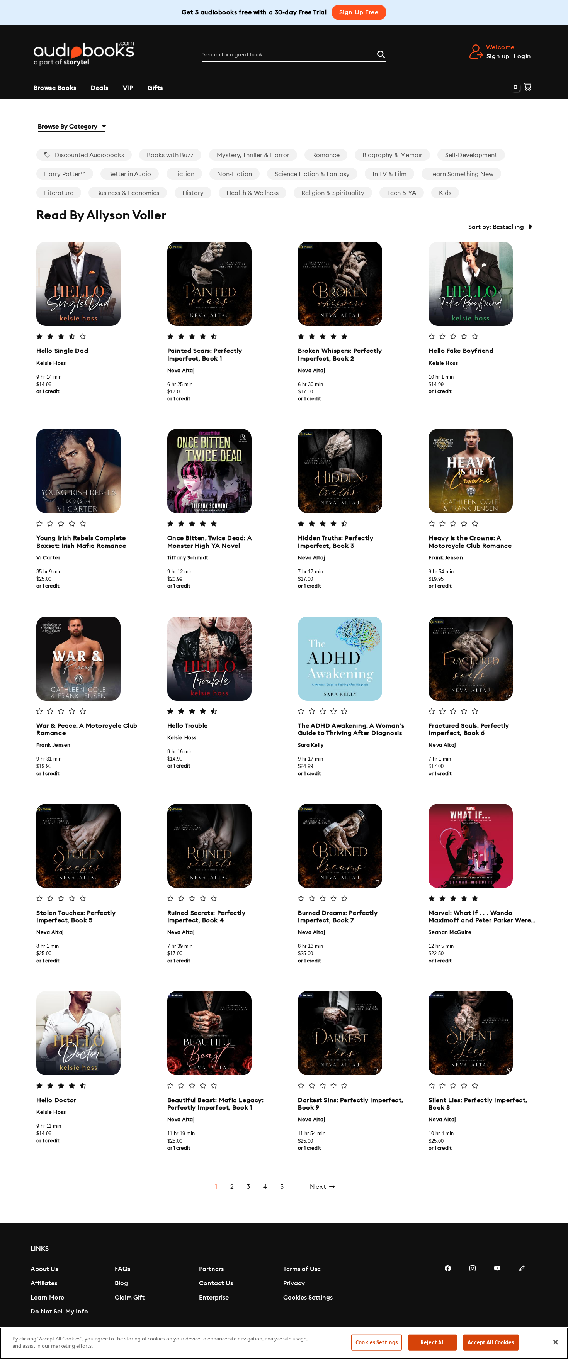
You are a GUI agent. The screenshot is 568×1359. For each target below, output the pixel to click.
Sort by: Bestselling (496, 227)
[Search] (380, 53)
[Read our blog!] (522, 1291)
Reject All (432, 1342)
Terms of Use (302, 1269)
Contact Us (216, 1283)
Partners (211, 1269)
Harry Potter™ (64, 174)
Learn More (47, 1298)
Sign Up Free (359, 12)
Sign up (498, 56)
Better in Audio (129, 174)
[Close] (555, 1342)
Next (319, 1187)
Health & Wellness (252, 193)
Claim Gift (130, 1298)
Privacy (294, 1283)
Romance (326, 155)
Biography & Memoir (392, 155)
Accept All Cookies (491, 1342)
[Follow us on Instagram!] (472, 1291)
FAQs (122, 1269)
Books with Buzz (170, 155)
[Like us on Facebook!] (447, 1291)
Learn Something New (461, 174)
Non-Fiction (234, 174)
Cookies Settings (308, 1298)
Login (522, 56)
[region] (284, 1343)
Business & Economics (127, 193)
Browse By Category (68, 127)
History (193, 193)
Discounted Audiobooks (88, 155)
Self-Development (471, 155)
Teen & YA (401, 193)
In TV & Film (389, 174)
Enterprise (214, 1298)
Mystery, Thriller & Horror (253, 155)
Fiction (184, 174)
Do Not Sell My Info (59, 1311)
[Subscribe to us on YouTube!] (497, 1291)
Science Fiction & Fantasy (312, 174)
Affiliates (44, 1283)
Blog (121, 1283)
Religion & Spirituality (332, 193)
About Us (44, 1269)
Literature (58, 193)
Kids (445, 193)
